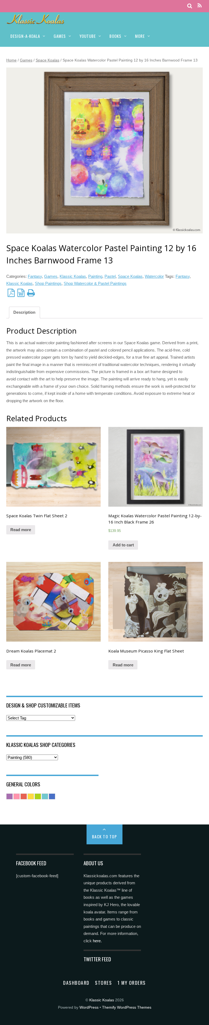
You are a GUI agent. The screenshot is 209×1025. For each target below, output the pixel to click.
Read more (20, 529)
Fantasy (35, 276)
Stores (103, 982)
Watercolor (154, 276)
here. (97, 940)
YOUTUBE (87, 36)
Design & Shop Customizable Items (43, 705)
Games (26, 60)
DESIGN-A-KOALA (25, 36)
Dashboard (76, 982)
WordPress (89, 1007)
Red (23, 796)
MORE (140, 36)
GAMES (60, 36)
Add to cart (123, 545)
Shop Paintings (48, 283)
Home (11, 60)
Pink (16, 796)
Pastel (110, 276)
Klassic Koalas (73, 276)
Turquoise (45, 796)
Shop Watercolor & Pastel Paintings (95, 283)
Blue (52, 796)
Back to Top (104, 836)
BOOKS (115, 36)
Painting (95, 276)
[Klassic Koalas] (35, 21)
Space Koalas (47, 60)
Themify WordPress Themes (126, 1007)
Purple (9, 796)
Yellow (30, 796)
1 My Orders (132, 982)
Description (24, 312)
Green (38, 796)
